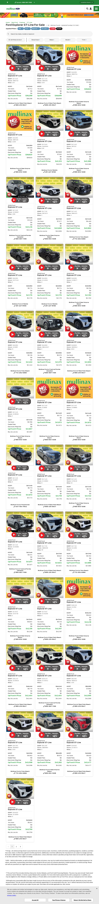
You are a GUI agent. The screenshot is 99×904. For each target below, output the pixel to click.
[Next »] (20, 847)
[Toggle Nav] (96, 8)
